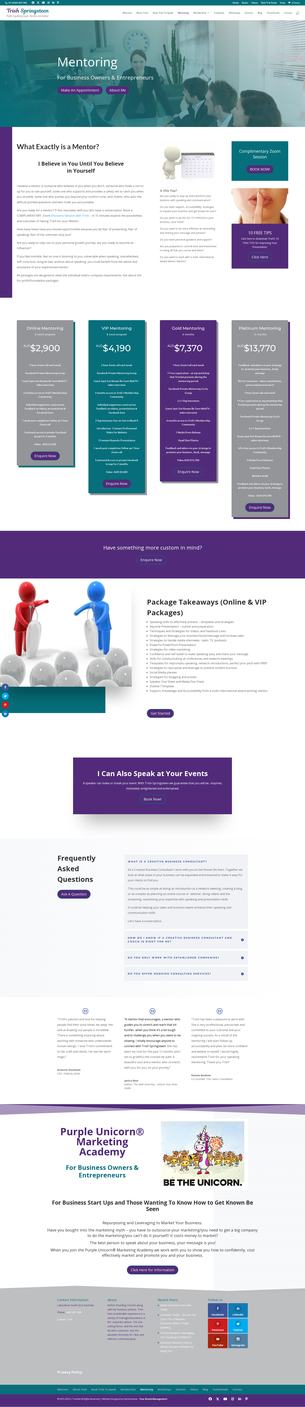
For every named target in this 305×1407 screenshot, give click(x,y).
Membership (199, 13)
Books (245, 3)
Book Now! (153, 799)
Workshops (234, 13)
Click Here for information (152, 1270)
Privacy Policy (69, 1372)
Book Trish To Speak (163, 13)
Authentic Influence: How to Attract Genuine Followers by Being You (176, 1347)
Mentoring (183, 13)
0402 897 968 (73, 1312)
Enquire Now (45, 455)
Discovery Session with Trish (70, 216)
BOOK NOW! (260, 169)
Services (249, 13)
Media (236, 3)
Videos (254, 3)
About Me (117, 90)
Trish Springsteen (154, 1046)
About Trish (142, 13)
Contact (288, 13)
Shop (282, 3)
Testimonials (273, 13)
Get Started (160, 713)
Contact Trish (65, 1319)
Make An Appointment (80, 90)
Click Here (260, 257)
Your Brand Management (153, 1398)
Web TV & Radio (269, 3)
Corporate (219, 13)
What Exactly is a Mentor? (58, 146)
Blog (260, 13)
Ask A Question (74, 894)
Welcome (127, 13)
